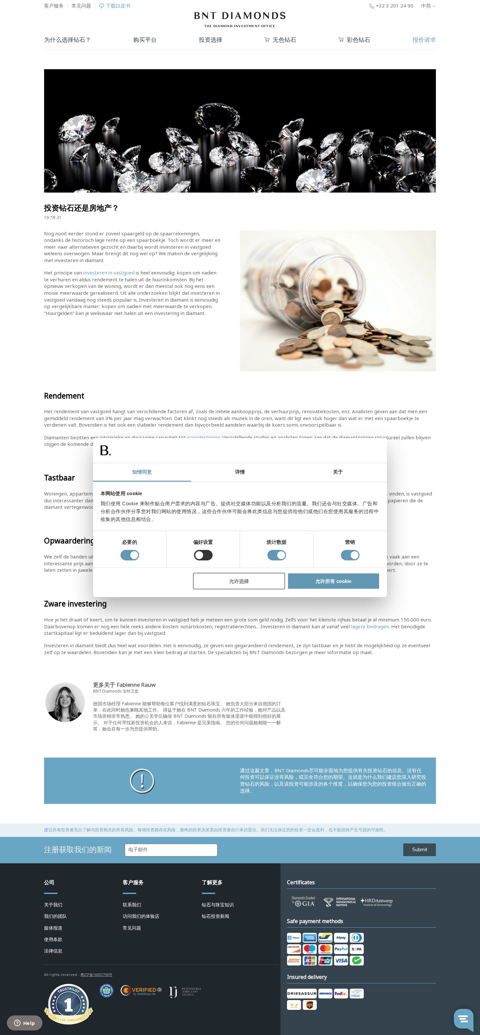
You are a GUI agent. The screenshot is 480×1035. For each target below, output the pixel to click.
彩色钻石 (358, 40)
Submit (419, 849)
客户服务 (54, 5)
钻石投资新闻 (215, 916)
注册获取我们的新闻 (78, 849)
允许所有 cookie (333, 581)
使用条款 (53, 939)
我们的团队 (55, 916)
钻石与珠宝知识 (218, 905)
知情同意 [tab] (142, 472)
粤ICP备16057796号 (96, 974)
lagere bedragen (370, 626)
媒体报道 (53, 928)
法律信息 (53, 951)
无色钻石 (284, 40)
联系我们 (132, 905)
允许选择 (239, 581)
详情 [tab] (240, 472)
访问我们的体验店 (141, 916)
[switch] (203, 555)
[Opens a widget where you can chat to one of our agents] (24, 1023)
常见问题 (81, 5)
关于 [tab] (338, 472)
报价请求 (424, 40)
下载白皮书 (118, 6)
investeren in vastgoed (109, 272)
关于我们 (53, 905)
